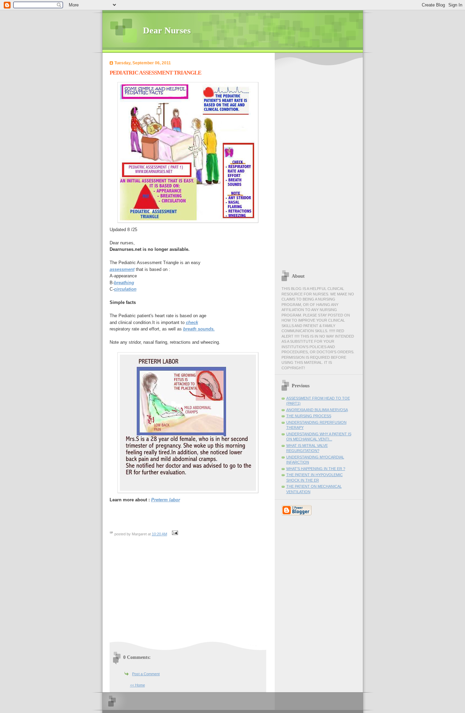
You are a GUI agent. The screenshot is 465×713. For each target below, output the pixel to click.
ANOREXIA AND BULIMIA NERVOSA (317, 410)
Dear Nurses (167, 30)
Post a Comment (146, 674)
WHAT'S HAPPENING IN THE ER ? (315, 469)
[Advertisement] (167, 591)
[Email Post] (174, 534)
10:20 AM (159, 534)
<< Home (137, 685)
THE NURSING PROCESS (308, 416)
